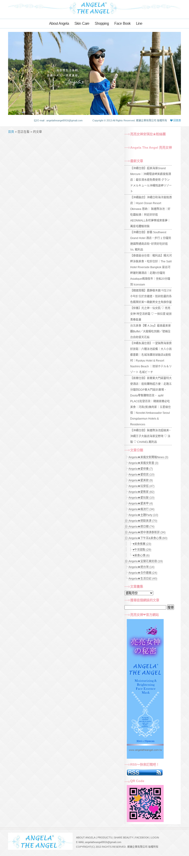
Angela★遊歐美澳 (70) (143, 520)
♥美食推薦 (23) (142, 544)
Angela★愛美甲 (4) (141, 503)
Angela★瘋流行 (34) (141, 509)
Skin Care (81, 23)
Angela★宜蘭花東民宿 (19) (146, 561)
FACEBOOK (142, 837)
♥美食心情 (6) (141, 555)
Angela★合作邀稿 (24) (143, 572)
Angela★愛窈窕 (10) (141, 474)
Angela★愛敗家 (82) (141, 492)
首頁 (11, 131)
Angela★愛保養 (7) (141, 468)
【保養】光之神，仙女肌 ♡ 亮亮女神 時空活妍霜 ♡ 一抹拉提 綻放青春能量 (151, 314)
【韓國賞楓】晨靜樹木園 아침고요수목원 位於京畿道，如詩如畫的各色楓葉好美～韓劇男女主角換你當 (151, 296)
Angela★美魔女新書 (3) (143, 463)
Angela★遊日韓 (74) (141, 526)
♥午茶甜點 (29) (142, 549)
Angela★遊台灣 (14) (141, 567)
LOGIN (155, 837)
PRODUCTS (104, 837)
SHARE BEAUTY (123, 837)
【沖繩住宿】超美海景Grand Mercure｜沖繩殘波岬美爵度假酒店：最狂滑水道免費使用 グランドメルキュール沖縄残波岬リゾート (151, 180)
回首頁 (177, 120)
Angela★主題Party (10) (143, 515)
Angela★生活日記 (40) (143, 578)
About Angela (59, 23)
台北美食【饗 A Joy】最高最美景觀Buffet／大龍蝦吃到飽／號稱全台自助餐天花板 (150, 331)
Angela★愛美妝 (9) (141, 480)
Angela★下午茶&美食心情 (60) (148, 538)
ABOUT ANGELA (85, 837)
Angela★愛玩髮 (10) (141, 497)
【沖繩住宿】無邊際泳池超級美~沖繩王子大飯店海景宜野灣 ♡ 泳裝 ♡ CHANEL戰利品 (150, 436)
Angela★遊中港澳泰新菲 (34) (147, 532)
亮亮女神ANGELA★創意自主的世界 (94, 7)
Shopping (102, 23)
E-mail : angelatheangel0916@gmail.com (60, 120)
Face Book (122, 23)
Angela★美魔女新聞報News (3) (148, 457)
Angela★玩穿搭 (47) (141, 486)
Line (139, 23)
